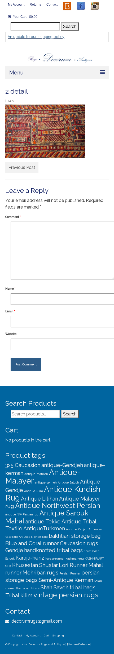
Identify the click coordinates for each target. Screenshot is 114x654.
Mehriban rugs (40, 572)
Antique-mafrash (36, 474)
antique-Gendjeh (62, 465)
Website (10, 334)
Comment (13, 217)
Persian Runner (69, 573)
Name (10, 288)
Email (10, 311)
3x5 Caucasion (22, 465)
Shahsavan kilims (28, 588)
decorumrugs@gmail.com (36, 621)
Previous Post (21, 167)
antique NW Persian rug (21, 514)
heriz (87, 551)
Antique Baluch (68, 482)
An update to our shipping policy (36, 37)
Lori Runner (73, 565)
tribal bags (82, 587)
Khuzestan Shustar (35, 565)
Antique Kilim (33, 491)
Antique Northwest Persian (57, 506)
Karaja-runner (54, 558)
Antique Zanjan (76, 529)
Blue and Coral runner (32, 543)
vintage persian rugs (65, 595)
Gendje (14, 550)
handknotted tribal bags (53, 550)
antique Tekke (42, 521)
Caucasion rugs (79, 543)
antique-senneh (46, 482)
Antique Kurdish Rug (52, 493)
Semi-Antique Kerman (66, 580)
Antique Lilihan (39, 498)
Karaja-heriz (30, 558)
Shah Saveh (54, 587)
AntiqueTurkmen (44, 528)
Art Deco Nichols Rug (33, 536)
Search (70, 26)
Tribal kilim (18, 595)
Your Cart (24, 17)
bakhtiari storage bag (75, 536)
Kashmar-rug (74, 558)
